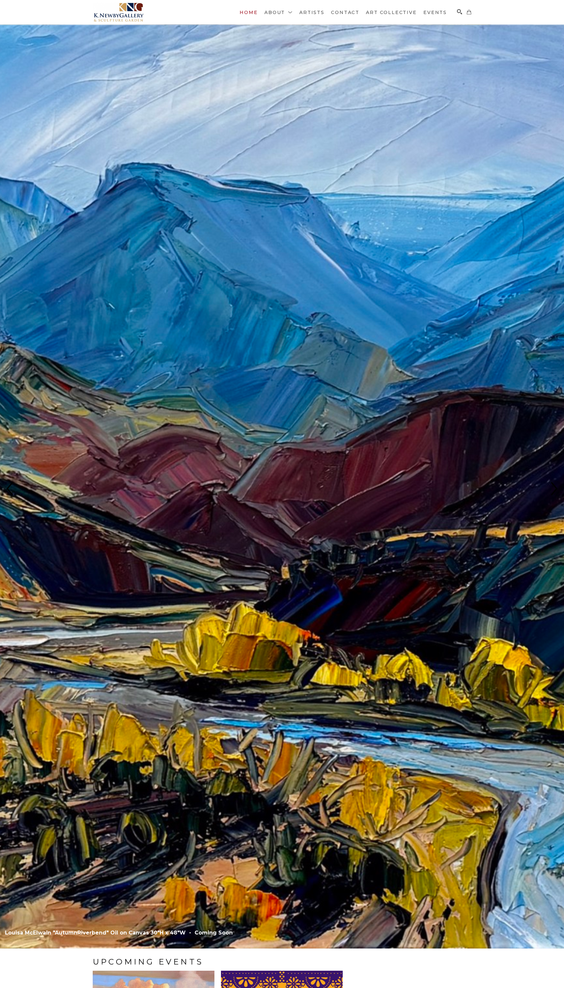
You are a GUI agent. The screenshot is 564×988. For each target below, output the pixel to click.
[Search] (459, 11)
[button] (278, 12)
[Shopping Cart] (469, 12)
